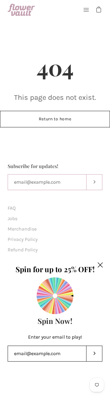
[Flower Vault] (21, 10)
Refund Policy (23, 250)
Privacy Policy (23, 239)
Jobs (12, 218)
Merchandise (22, 229)
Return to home (55, 119)
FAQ (12, 208)
